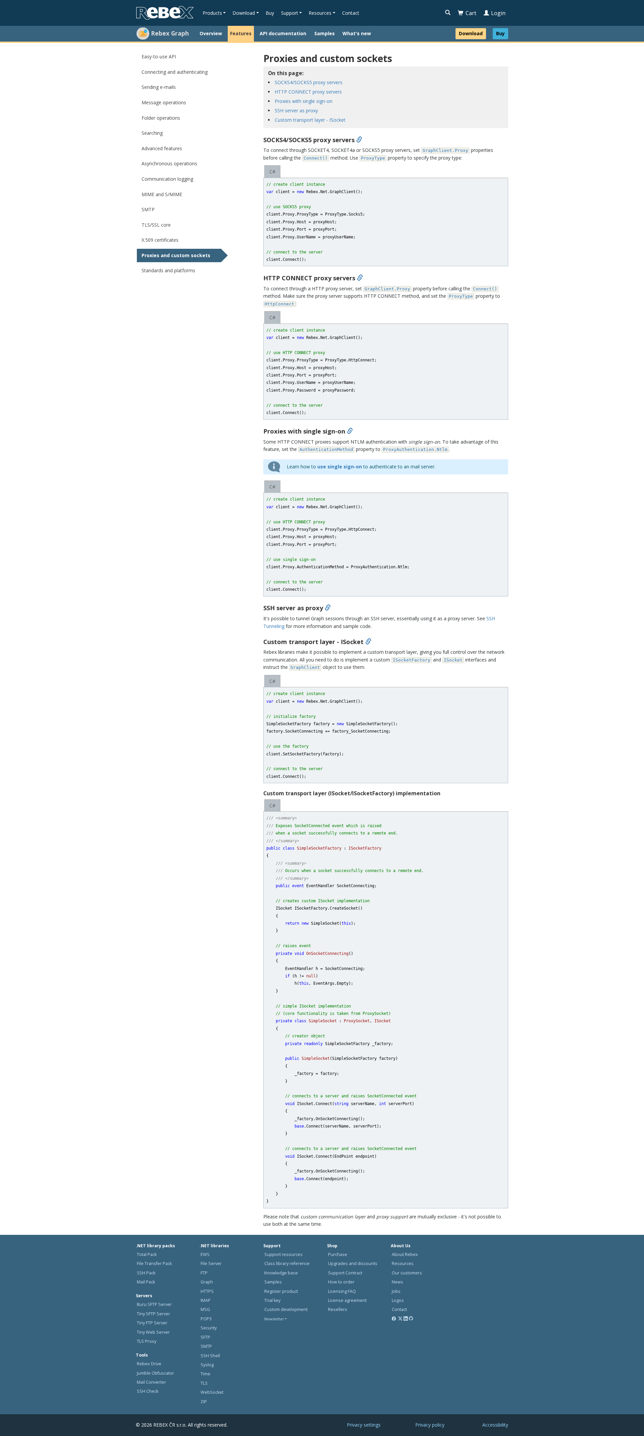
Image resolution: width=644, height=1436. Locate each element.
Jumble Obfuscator (155, 1373)
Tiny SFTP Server (153, 1314)
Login (498, 13)
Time (205, 1374)
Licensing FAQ (342, 1291)
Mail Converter (151, 1382)
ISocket (453, 660)
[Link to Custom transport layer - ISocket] (368, 642)
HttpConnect (279, 303)
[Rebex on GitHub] (411, 1319)
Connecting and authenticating (175, 72)
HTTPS (207, 1291)
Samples (324, 33)
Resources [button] (320, 13)
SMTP (148, 209)
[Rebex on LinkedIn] (406, 1319)
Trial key (272, 1300)
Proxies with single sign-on (303, 101)
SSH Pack (146, 1273)
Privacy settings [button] (364, 1425)
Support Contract (345, 1273)
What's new (356, 33)
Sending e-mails (159, 87)
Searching (152, 133)
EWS (205, 1254)
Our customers (407, 1273)
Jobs (396, 1291)
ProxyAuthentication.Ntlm (415, 449)
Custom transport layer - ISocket (310, 120)
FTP (204, 1273)
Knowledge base (281, 1273)
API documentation (283, 33)
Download (471, 33)
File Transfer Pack (154, 1263)
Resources (403, 1263)
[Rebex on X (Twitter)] (400, 1319)
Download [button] (243, 13)
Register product (281, 1291)
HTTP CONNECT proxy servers (308, 92)
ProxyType (373, 158)
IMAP (206, 1300)
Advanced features (162, 148)
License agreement (347, 1300)
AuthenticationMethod (326, 449)
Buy (270, 13)
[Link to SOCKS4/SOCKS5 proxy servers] (359, 140)
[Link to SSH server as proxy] (328, 608)
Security (209, 1328)
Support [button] (289, 13)
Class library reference (287, 1263)
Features (241, 33)
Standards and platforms (168, 270)
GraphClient (305, 667)
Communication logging (167, 179)
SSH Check (147, 1391)
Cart (471, 13)
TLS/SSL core (156, 225)
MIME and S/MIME (162, 194)
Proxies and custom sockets (176, 255)
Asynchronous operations (169, 163)
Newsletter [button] (274, 1318)
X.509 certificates (160, 240)
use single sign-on (339, 466)
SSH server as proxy (296, 110)
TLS (204, 1383)
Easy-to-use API (159, 56)
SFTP (205, 1337)
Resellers (337, 1309)
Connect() (316, 158)
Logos (398, 1300)
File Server (211, 1263)
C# (272, 171)
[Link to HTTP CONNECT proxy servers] (360, 278)
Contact (350, 13)
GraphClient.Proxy (445, 150)
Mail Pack (146, 1282)
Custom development (286, 1309)
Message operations (164, 102)
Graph (207, 1282)
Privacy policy (429, 1425)
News (397, 1282)
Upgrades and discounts (352, 1263)
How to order (341, 1282)
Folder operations (161, 118)
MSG (205, 1309)
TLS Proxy (146, 1341)
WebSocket (212, 1392)
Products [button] (212, 13)
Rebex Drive (149, 1364)
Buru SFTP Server (154, 1304)
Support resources (283, 1254)
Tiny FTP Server (152, 1323)
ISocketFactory (411, 660)
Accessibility (495, 1425)
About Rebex (405, 1254)
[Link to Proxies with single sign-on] (350, 431)
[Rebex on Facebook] (394, 1319)
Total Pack (147, 1254)
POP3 (206, 1319)
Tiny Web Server (153, 1332)
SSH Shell (210, 1356)
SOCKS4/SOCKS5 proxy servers (308, 82)
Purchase (337, 1254)
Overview (211, 33)
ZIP (204, 1401)
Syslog (207, 1365)
